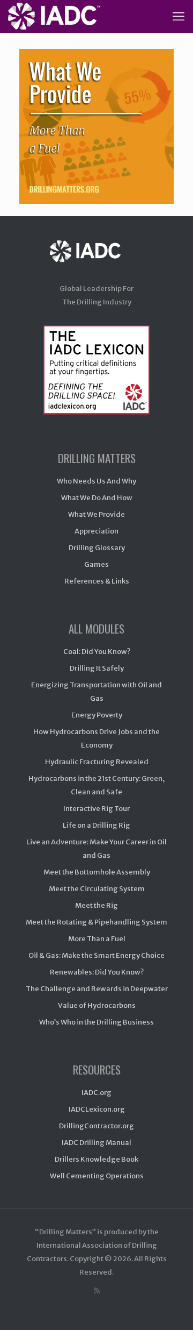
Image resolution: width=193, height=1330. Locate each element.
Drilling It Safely (97, 668)
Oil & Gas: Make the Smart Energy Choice (96, 955)
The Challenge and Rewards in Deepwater (97, 988)
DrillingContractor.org (96, 1125)
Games (96, 564)
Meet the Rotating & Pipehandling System (96, 922)
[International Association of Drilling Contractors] (96, 261)
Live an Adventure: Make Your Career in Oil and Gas (96, 848)
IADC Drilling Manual (96, 1142)
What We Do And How (96, 497)
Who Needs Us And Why (96, 481)
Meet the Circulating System (97, 888)
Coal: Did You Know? (96, 651)
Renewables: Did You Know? (97, 972)
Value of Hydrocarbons (97, 1005)
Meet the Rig (96, 905)
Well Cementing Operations (97, 1175)
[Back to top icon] (171, 1308)
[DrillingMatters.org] (54, 16)
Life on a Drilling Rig (96, 825)
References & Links (96, 581)
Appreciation (96, 531)
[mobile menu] (178, 16)
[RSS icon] (97, 1290)
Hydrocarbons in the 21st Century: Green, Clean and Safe (96, 785)
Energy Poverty (96, 715)
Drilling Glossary (97, 547)
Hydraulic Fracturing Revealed (97, 761)
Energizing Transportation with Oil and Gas (96, 691)
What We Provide (96, 514)
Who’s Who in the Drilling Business (96, 1022)
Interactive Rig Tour (96, 808)
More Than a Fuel (96, 938)
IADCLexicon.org (97, 1109)
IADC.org (96, 1092)
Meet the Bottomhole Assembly (96, 872)
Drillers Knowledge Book (96, 1159)
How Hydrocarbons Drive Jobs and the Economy (96, 738)
